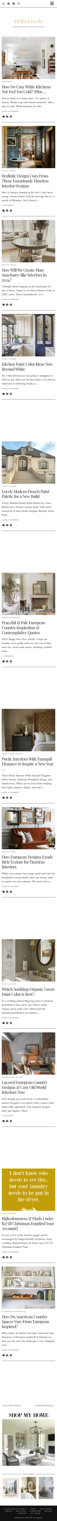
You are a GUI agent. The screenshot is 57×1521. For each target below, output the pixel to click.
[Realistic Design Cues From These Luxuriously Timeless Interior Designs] (28, 147)
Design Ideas (9, 265)
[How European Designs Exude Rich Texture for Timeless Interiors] (28, 828)
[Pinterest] (8, 3)
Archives (21, 1511)
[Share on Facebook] (7, 116)
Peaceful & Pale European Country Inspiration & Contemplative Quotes (23, 627)
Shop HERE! (46, 1509)
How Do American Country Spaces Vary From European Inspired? (25, 1321)
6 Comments (8, 1116)
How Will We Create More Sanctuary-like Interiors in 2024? (24, 274)
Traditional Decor (12, 754)
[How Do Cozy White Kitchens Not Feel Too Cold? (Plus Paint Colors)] (28, 58)
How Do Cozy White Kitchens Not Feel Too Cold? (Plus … (26, 89)
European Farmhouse (14, 1311)
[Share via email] (3, 116)
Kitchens (7, 82)
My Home (35, 1513)
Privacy (49, 1511)
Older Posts (13, 1405)
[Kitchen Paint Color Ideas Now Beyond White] (28, 335)
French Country (11, 617)
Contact (22, 1513)
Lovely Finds (9, 171)
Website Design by (28, 1518)
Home (33, 1509)
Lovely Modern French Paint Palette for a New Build (25, 494)
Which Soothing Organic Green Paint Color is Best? (28, 991)
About (8, 1511)
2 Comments (8, 205)
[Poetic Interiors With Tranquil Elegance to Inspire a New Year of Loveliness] (28, 730)
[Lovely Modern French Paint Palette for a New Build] (28, 462)
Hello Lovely (28, 20)
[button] (53, 3)
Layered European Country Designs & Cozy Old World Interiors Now (24, 1087)
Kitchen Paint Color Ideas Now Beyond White (27, 366)
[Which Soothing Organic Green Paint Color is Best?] (28, 960)
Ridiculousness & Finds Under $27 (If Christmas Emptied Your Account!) (28, 1223)
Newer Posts (44, 1405)
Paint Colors (9, 359)
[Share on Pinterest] (11, 116)
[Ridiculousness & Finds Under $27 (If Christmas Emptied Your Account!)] (28, 1190)
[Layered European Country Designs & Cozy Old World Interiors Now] (28, 1053)
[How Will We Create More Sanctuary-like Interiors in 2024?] (28, 241)
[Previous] (4, 1488)
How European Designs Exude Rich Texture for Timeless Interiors (27, 861)
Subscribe (35, 1511)
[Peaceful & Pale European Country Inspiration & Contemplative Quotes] (28, 594)
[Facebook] (14, 3)
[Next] (53, 1488)
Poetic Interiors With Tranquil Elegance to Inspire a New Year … (27, 763)
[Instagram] (4, 3)
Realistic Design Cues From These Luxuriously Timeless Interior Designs (25, 180)
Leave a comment (10, 111)
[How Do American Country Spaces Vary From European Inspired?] (28, 1288)
